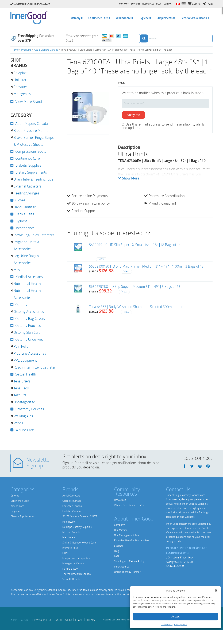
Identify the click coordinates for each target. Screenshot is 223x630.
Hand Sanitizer (25, 207)
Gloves (20, 200)
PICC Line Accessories (30, 353)
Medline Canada (71, 532)
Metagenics (22, 93)
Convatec (20, 86)
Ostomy (21, 304)
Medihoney (68, 537)
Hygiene (21, 221)
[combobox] (176, 38)
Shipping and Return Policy (129, 561)
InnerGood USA (122, 566)
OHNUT (66, 553)
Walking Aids (23, 416)
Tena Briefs (22, 381)
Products (26, 49)
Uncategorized (24, 402)
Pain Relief (22, 346)
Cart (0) (196, 4)
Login (210, 4)
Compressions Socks (30, 151)
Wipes (18, 423)
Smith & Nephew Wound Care (79, 542)
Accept (175, 616)
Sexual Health (25, 374)
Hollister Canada (71, 511)
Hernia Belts (24, 214)
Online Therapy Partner (127, 571)
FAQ (116, 556)
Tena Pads (21, 388)
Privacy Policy (180, 624)
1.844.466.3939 (42, 4)
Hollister (20, 79)
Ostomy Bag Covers (30, 318)
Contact (168, 4)
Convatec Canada (72, 506)
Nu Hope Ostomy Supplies (77, 527)
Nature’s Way (70, 568)
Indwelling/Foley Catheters (34, 235)
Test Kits (20, 395)
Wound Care (24, 430)
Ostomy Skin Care (27, 332)
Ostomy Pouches (28, 325)
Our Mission (121, 530)
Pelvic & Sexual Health (193, 18)
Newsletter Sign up (38, 463)
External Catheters (27, 186)
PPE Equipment (25, 360)
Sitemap (91, 619)
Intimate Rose (70, 547)
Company (119, 524)
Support (118, 545)
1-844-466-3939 (175, 566)
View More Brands (29, 101)
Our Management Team (127, 535)
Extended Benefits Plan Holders (131, 540)
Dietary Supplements (31, 172)
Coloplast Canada (72, 500)
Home (15, 49)
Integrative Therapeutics (76, 558)
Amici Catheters (71, 495)
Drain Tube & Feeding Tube (33, 179)
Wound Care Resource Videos (130, 505)
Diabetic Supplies (28, 165)
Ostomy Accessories (29, 311)
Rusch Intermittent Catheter (35, 367)
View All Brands (71, 579)
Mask (18, 269)
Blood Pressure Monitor (32, 130)
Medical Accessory (29, 276)
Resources (120, 500)
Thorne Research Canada (76, 574)
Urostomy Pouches (29, 409)
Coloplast (21, 73)
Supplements (164, 18)
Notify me (133, 115)
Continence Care (27, 158)
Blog (116, 551)
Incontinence (24, 228)
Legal (79, 619)
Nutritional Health (27, 283)
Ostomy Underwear (30, 339)
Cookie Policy (166, 624)
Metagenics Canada (73, 563)
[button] (216, 590)
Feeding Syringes (26, 193)
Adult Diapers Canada (46, 49)
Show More (130, 178)
